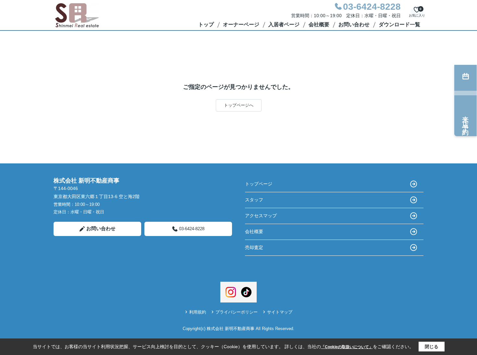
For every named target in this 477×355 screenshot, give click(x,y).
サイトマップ (279, 312)
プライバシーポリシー (236, 312)
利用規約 (197, 312)
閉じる (431, 346)
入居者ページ (284, 24)
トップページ (258, 183)
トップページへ (238, 105)
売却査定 (254, 247)
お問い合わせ (354, 24)
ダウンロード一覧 (399, 24)
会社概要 (319, 24)
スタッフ (254, 199)
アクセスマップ (261, 215)
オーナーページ (241, 24)
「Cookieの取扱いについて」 (347, 347)
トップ (206, 24)
